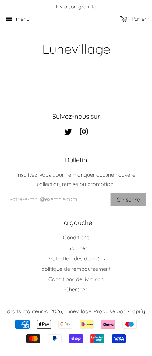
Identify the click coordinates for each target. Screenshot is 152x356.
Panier (138, 18)
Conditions (76, 237)
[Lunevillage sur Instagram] (84, 133)
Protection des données (76, 258)
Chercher (76, 289)
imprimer (76, 248)
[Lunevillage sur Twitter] (68, 133)
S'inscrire (128, 199)
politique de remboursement (76, 269)
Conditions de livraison (76, 279)
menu (22, 18)
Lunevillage (76, 49)
